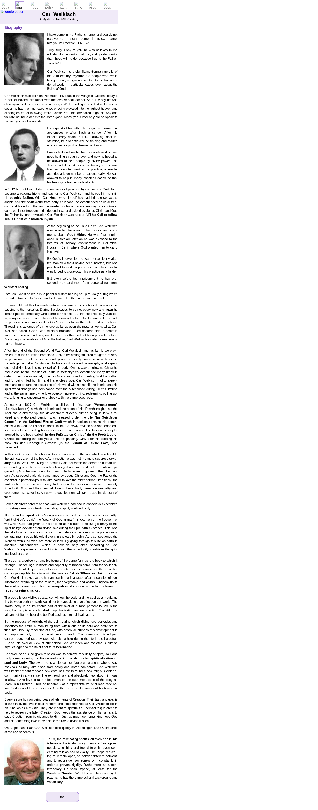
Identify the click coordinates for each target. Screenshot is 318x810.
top (62, 797)
